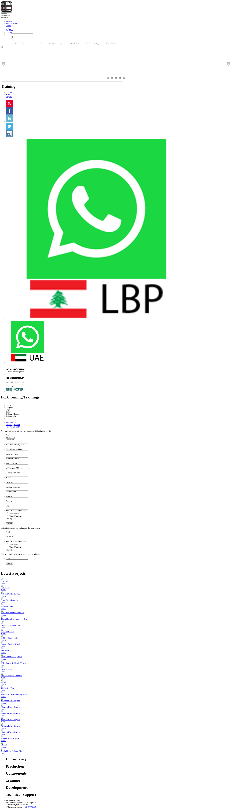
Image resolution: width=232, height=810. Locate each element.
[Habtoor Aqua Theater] (116, 636)
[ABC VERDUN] (116, 630)
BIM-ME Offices (15, 516)
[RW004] (116, 743)
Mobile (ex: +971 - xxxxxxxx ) (17, 468)
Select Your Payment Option (16, 510)
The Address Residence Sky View (14, 619)
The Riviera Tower (8, 688)
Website (9, 496)
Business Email (12, 492)
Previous (3, 64)
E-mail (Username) (13, 473)
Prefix (8, 435)
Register (9, 97)
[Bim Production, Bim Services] (38, 43)
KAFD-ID (5, 581)
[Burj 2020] (116, 648)
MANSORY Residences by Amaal (14, 694)
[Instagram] (9, 137)
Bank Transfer (14, 513)
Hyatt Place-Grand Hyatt (10, 600)
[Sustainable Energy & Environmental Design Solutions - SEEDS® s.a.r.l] (15, 391)
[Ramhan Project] (116, 667)
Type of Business (12, 459)
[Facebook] (9, 114)
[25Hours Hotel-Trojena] (116, 736)
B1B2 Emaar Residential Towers (13, 663)
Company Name (12, 454)
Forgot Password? (13, 427)
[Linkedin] (9, 121)
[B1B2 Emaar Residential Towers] (116, 661)
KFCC (3, 682)
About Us (9, 21)
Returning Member (13, 425)
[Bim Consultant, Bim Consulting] (21, 43)
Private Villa (5, 588)
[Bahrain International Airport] (116, 623)
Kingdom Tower (7, 606)
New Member (11, 422)
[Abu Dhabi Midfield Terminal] (116, 611)
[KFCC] (116, 680)
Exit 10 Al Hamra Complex (11, 676)
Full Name (10, 440)
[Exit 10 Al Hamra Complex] (116, 674)
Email (8, 532)
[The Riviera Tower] (116, 686)
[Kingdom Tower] (116, 604)
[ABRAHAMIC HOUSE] (116, 592)
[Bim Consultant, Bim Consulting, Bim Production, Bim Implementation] (112, 43)
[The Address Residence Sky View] (116, 617)
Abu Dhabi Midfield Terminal (12, 613)
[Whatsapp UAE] (27, 362)
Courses (9, 92)
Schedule (9, 94)
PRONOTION (30, 807)
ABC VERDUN (7, 632)
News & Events (12, 23)
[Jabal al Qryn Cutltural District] (116, 749)
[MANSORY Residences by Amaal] (116, 692)
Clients (8, 26)
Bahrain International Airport (12, 625)
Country (9, 501)
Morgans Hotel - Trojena (10, 701)
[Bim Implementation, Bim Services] (56, 43)
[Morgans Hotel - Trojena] (116, 699)
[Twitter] (9, 129)
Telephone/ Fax (12, 463)
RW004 (4, 745)
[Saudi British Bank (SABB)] (116, 655)
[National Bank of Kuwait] (116, 642)
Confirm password (13, 487)
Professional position (14, 449)
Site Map (9, 30)
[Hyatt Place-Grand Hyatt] (116, 598)
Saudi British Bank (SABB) (11, 657)
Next (228, 64)
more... (3, 583)
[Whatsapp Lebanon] (96, 319)
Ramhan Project (7, 669)
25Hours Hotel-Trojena (10, 738)
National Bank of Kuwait (10, 644)
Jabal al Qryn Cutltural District (12, 751)
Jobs (7, 28)
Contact (9, 32)
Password (9, 482)
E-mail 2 (9, 477)
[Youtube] (9, 106)
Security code (11, 519)
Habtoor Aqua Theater (9, 638)
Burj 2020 (5, 650)
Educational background (15, 444)
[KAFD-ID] (116, 579)
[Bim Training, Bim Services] (75, 43)
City (7, 506)
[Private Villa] (116, 586)
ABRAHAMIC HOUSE (10, 594)
